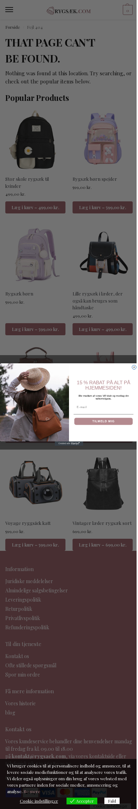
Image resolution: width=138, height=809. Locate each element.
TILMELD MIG (103, 421)
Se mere (32, 791)
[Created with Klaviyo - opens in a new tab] (69, 443)
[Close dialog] (134, 367)
